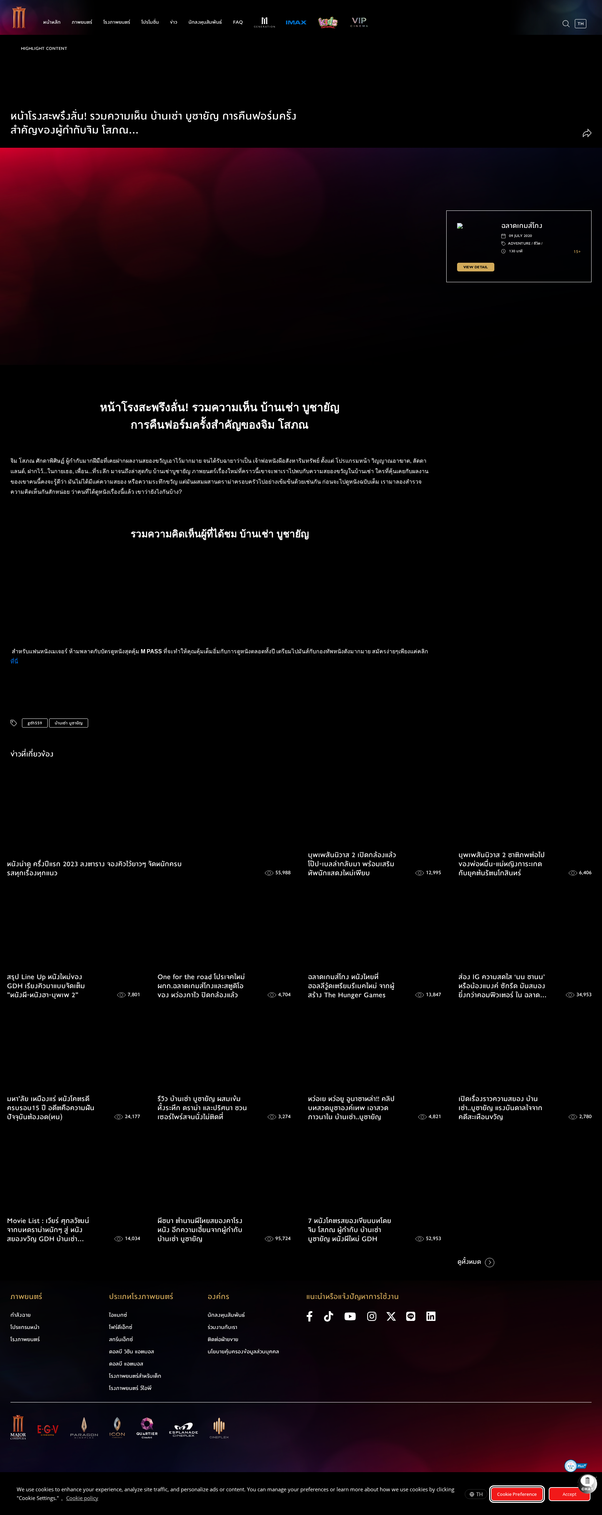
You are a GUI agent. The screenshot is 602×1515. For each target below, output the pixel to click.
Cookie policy (82, 1497)
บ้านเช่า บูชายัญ (69, 723)
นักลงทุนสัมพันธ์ (205, 22)
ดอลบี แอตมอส (126, 1364)
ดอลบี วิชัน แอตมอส (131, 1351)
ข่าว (173, 22)
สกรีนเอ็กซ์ (121, 1339)
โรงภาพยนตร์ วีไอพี (130, 1388)
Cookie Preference (517, 1494)
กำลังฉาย (20, 1315)
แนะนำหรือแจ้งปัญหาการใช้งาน (352, 1296)
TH (479, 1494)
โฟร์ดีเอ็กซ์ (120, 1327)
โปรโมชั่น (150, 22)
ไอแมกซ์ (118, 1315)
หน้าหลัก (52, 22)
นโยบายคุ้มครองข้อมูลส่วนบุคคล (243, 1351)
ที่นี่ (15, 661)
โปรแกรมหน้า (24, 1327)
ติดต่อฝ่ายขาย (223, 1339)
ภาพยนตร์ (82, 22)
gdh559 (35, 723)
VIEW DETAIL (475, 267)
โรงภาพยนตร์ (116, 22)
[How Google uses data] (102, 1499)
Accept (570, 1494)
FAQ (238, 22)
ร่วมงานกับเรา (222, 1327)
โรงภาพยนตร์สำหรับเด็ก (135, 1376)
